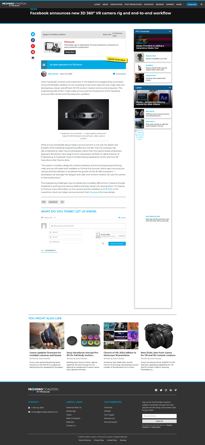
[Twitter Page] (161, 390)
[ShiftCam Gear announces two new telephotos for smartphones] (139, 113)
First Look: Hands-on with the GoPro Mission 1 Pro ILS (157, 125)
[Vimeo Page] (176, 390)
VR (62, 202)
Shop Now (69, 52)
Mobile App (71, 411)
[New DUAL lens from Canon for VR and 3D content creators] (158, 336)
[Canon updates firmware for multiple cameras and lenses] (47, 336)
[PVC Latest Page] (170, 88)
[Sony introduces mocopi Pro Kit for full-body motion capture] (84, 336)
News (105, 4)
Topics (69, 415)
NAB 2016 (107, 189)
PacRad (107, 411)
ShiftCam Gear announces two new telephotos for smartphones (157, 115)
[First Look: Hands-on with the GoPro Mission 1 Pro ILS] (139, 124)
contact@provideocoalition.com (44, 412)
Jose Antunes (44, 358)
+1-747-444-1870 (37, 408)
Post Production (133, 4)
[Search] (202, 4)
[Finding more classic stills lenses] (139, 77)
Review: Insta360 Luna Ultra (156, 59)
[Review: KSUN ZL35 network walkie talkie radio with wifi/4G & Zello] (139, 67)
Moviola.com (109, 418)
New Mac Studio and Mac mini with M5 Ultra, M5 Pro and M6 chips (157, 221)
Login (123, 218)
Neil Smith (53, 74)
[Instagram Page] (166, 390)
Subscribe (192, 4)
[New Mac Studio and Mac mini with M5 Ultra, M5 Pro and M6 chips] (139, 218)
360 (43, 202)
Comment (121, 74)
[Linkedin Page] (171, 390)
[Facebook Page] (156, 390)
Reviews (160, 4)
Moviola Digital (110, 422)
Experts (170, 4)
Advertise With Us (73, 407)
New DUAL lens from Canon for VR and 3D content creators (158, 354)
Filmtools (108, 407)
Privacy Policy (156, 427)
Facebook (94, 192)
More (179, 4)
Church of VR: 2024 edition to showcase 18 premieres (120, 354)
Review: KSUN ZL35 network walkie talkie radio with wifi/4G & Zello (156, 69)
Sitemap (123, 440)
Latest (97, 4)
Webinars (70, 422)
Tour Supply (109, 415)
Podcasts (149, 4)
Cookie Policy (112, 440)
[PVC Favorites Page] (170, 31)
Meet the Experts (73, 418)
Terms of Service (85, 440)
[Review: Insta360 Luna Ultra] (139, 57)
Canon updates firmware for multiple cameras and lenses (45, 354)
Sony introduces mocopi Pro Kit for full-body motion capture (82, 355)
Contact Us (71, 426)
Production (116, 4)
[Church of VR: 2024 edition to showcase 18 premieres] (121, 336)
